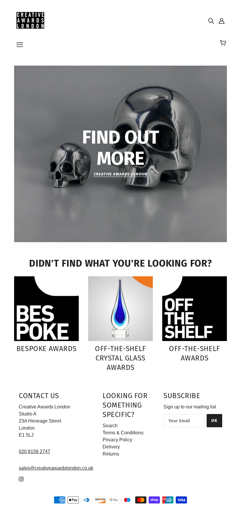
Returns (111, 453)
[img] (211, 20)
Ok (214, 420)
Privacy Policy (117, 439)
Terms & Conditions (123, 432)
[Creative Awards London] (31, 20)
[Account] (221, 20)
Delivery (111, 446)
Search (110, 425)
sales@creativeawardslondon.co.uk (56, 468)
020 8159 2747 (34, 451)
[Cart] (224, 43)
